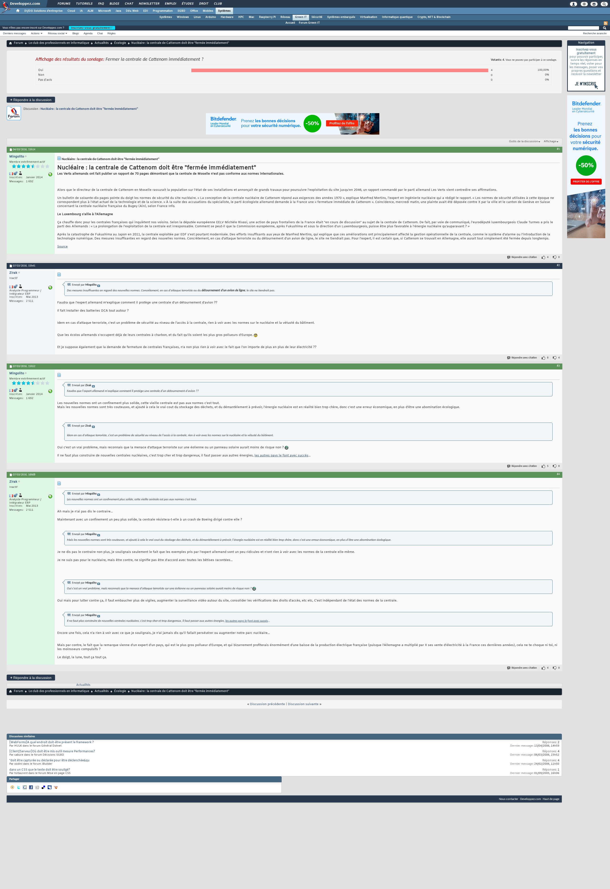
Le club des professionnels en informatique (59, 43)
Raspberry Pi (267, 17)
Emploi (170, 4)
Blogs (114, 4)
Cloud (71, 11)
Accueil (290, 23)
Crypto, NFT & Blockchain (434, 17)
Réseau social (56, 33)
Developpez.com (530, 799)
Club (217, 4)
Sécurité (316, 17)
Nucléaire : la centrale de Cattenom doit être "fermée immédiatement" (89, 109)
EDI (145, 11)
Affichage (550, 141)
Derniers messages (14, 33)
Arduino (210, 17)
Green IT (301, 17)
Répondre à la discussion (30, 100)
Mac (251, 17)
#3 (558, 365)
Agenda (88, 33)
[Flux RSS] (606, 23)
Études (187, 4)
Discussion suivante (303, 704)
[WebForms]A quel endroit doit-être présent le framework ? (51, 742)
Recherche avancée (595, 33)
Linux (197, 17)
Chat (128, 4)
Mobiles (208, 11)
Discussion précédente (267, 704)
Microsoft (104, 11)
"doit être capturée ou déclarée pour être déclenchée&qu (49, 761)
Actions (35, 33)
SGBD (181, 11)
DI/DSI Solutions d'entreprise (43, 11)
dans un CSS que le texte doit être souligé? (39, 770)
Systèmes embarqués (341, 17)
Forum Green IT (309, 23)
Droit (203, 4)
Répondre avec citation (524, 257)
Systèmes (224, 11)
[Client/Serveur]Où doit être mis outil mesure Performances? (52, 751)
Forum (18, 43)
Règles (111, 33)
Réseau (285, 17)
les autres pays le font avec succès (281, 456)
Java (118, 11)
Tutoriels (84, 4)
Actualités (102, 43)
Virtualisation (368, 17)
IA (81, 11)
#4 (558, 474)
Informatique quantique (397, 17)
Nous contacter (508, 799)
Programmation (163, 11)
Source (62, 247)
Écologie (120, 43)
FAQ (100, 4)
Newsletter (148, 4)
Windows (183, 17)
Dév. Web (132, 11)
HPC (241, 17)
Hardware (227, 17)
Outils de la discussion (523, 141)
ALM (90, 11)
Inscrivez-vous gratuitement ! (92, 27)
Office (194, 11)
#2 (558, 265)
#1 (558, 149)
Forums (64, 4)
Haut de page (551, 799)
